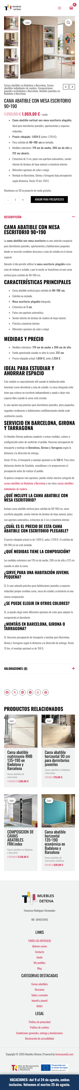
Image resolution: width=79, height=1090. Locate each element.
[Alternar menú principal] (60, 8)
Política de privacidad (39, 1022)
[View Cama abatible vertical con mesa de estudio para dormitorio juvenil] (11, 55)
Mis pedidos (39, 963)
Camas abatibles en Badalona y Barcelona (25, 85)
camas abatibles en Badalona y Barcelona (25, 483)
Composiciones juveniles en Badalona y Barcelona (28, 89)
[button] (68, 22)
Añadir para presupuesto (49, 199)
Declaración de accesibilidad (39, 1038)
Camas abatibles (39, 984)
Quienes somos (39, 946)
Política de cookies (39, 1027)
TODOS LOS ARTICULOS (39, 941)
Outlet (39, 1006)
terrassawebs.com (64, 1054)
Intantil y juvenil (39, 1001)
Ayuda (39, 957)
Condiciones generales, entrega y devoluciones (39, 1033)
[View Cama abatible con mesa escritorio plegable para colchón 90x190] (11, 23)
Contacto (39, 952)
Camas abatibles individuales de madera (29, 86)
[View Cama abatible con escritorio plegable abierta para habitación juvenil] (11, 39)
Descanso (39, 989)
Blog (39, 968)
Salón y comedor (39, 995)
